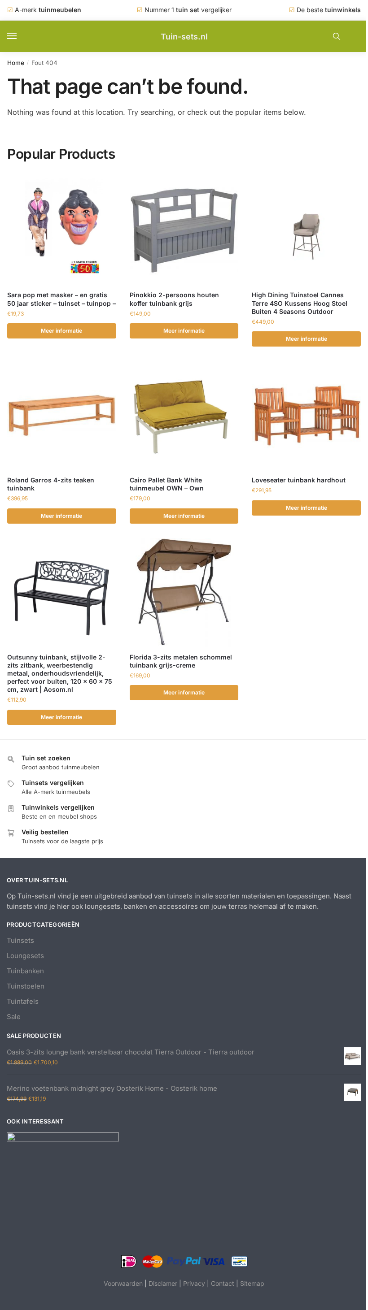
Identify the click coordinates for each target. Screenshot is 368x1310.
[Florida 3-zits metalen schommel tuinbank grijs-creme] (184, 592)
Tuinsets (20, 940)
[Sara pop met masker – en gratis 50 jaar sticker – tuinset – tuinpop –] (61, 230)
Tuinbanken (25, 971)
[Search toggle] (336, 36)
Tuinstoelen (25, 986)
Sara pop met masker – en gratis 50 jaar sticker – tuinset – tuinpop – (61, 299)
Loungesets (25, 955)
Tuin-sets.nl (184, 36)
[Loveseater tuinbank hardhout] (306, 415)
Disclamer (163, 1283)
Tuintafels (23, 1001)
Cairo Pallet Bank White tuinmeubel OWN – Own (167, 484)
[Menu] (20, 36)
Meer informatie (61, 330)
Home (15, 62)
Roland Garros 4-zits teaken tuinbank (50, 484)
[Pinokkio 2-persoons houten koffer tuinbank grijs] (184, 230)
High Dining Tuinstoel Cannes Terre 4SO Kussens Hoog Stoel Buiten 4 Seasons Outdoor (299, 303)
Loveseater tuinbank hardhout (299, 480)
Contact (222, 1283)
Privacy (194, 1283)
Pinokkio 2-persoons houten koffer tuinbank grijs (174, 299)
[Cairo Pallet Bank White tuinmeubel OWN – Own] (184, 415)
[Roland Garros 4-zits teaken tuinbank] (61, 415)
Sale (14, 1016)
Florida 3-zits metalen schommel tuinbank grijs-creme (181, 661)
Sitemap (252, 1283)
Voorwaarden (123, 1283)
